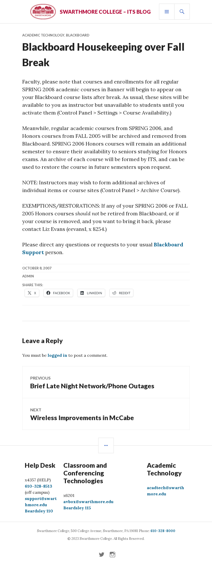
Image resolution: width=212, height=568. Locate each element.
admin (28, 276)
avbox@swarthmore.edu (88, 501)
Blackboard (77, 35)
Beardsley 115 (77, 507)
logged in (57, 355)
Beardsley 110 (39, 510)
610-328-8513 (38, 486)
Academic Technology (43, 35)
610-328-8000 (162, 531)
